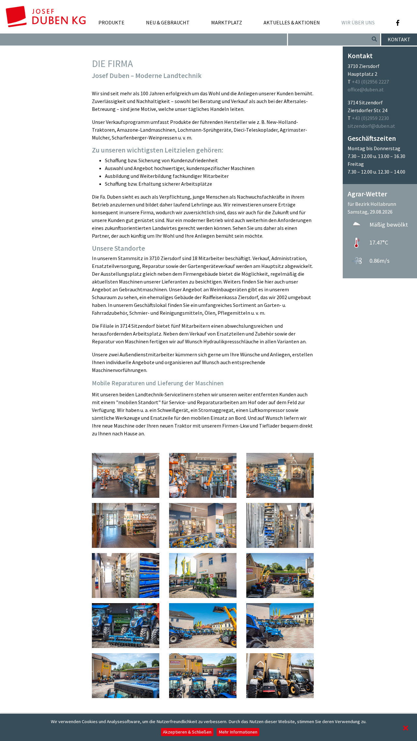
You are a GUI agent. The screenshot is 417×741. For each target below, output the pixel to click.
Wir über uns (358, 22)
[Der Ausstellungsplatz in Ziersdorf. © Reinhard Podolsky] (203, 625)
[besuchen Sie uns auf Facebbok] (398, 23)
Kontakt (399, 39)
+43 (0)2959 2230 (370, 118)
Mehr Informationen (238, 732)
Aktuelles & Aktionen (292, 22)
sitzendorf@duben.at (371, 126)
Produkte (111, 22)
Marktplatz (226, 22)
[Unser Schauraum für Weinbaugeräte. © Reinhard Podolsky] (203, 575)
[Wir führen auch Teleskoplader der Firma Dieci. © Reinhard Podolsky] (280, 675)
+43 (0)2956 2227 (370, 81)
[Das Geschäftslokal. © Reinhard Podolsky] (203, 474)
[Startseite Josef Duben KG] (45, 13)
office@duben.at (366, 89)
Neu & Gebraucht (168, 22)
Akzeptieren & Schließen (187, 732)
